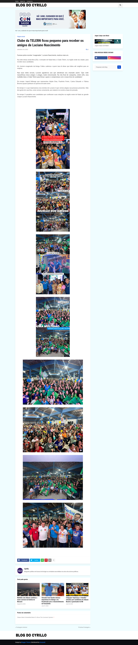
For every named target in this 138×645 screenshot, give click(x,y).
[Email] (49, 560)
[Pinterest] (46, 560)
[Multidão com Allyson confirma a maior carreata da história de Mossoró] (28, 589)
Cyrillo (26, 569)
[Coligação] (77, 589)
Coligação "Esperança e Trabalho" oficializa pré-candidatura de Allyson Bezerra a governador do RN (77, 600)
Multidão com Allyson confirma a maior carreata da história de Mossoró (27, 600)
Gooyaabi (42, 642)
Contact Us (29, 1)
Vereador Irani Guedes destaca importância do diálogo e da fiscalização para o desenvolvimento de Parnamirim (53, 600)
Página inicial (21, 36)
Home (16, 1)
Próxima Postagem (83, 627)
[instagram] (114, 57)
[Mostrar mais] (53, 560)
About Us (22, 1)
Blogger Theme (25, 642)
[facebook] (101, 57)
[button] (120, 5)
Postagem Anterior (21, 627)
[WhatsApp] (42, 560)
